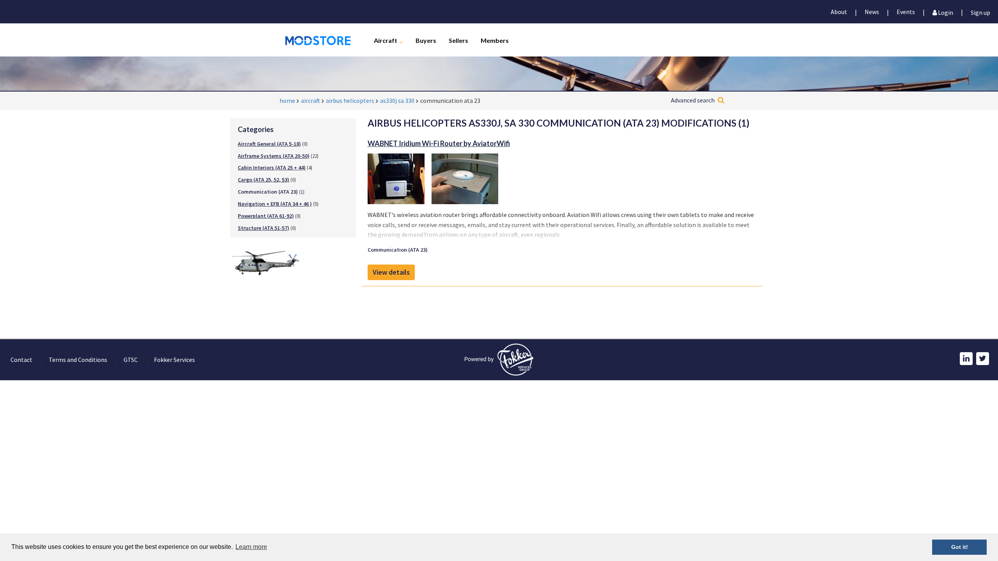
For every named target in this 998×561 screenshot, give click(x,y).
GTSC (131, 359)
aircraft (310, 100)
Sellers (458, 40)
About (839, 12)
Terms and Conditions (78, 359)
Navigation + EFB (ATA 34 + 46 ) (275, 203)
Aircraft (385, 40)
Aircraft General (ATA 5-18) (269, 143)
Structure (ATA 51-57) (263, 227)
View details (391, 272)
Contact (21, 359)
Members (495, 40)
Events (906, 12)
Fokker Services (174, 359)
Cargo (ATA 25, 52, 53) (263, 179)
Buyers (426, 40)
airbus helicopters (350, 100)
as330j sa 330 (397, 100)
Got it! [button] (959, 547)
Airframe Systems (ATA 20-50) (274, 155)
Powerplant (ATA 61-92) (266, 215)
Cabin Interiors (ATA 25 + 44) (272, 167)
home (287, 100)
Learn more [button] (251, 546)
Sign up (980, 12)
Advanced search (693, 100)
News (872, 12)
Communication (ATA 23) (398, 249)
